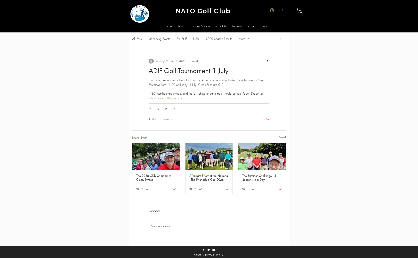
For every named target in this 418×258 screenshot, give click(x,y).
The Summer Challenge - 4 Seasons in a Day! (259, 178)
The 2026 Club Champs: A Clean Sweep (153, 178)
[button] (299, 10)
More (242, 39)
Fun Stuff (182, 39)
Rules (196, 39)
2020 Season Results (219, 39)
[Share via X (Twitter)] (158, 108)
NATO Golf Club (203, 11)
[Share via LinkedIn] (166, 108)
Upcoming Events (159, 39)
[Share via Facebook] (150, 108)
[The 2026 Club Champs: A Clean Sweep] (156, 156)
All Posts (137, 39)
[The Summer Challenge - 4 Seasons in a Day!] (262, 156)
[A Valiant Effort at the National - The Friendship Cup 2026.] (209, 156)
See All (282, 137)
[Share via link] (174, 108)
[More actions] (267, 61)
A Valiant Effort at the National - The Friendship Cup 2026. (209, 178)
